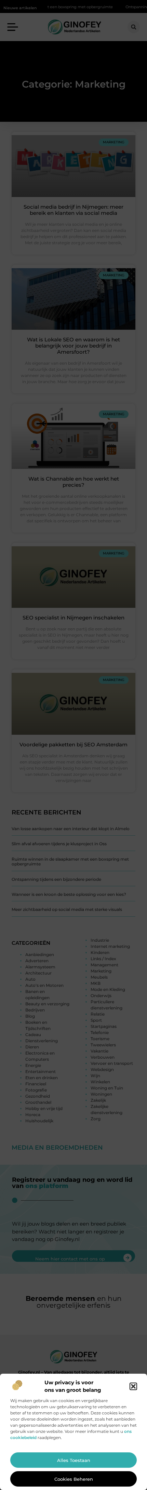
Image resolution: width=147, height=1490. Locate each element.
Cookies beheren (73, 1479)
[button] (133, 1386)
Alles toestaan (73, 1460)
